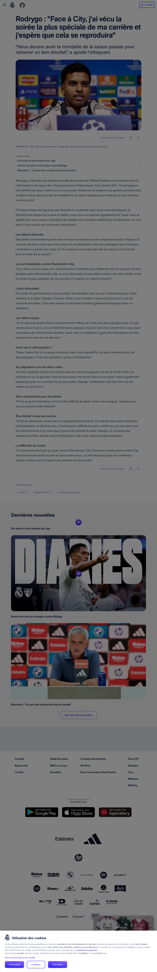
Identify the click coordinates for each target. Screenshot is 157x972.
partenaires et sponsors (87, 950)
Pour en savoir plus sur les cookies (20, 958)
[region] (78, 951)
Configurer (35, 964)
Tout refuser (58, 964)
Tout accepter (14, 964)
